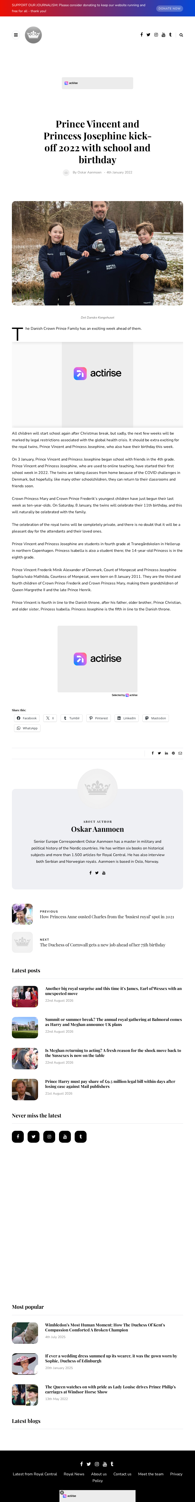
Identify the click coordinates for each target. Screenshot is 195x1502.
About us (99, 1474)
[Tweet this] (159, 753)
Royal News (74, 1474)
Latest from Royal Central (35, 1474)
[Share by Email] (180, 753)
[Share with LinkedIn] (166, 753)
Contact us (122, 1474)
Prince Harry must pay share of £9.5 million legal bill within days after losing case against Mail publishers (110, 1084)
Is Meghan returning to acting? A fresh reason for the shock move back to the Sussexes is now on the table (113, 1053)
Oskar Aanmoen (90, 172)
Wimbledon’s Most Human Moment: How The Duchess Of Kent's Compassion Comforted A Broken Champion (105, 1327)
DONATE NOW (170, 8)
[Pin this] (173, 753)
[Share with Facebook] (153, 753)
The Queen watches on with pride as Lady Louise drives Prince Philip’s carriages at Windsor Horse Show (110, 1389)
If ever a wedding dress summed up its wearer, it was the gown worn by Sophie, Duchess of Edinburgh (111, 1358)
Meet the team (151, 1474)
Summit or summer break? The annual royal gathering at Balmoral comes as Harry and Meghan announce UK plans (113, 1022)
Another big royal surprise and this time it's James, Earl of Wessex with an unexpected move (113, 991)
